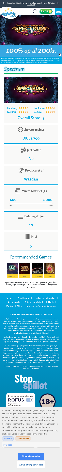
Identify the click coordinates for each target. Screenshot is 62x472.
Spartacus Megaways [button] (24, 276)
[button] (58, 11)
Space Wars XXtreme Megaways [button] (12, 276)
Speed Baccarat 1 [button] (49, 276)
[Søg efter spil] (35, 11)
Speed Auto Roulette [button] (37, 276)
